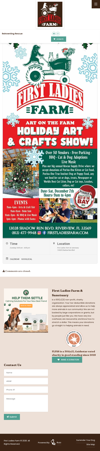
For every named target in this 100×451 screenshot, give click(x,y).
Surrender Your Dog (85, 440)
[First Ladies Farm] (50, 14)
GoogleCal (26, 259)
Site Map (90, 444)
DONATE (59, 39)
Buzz (59, 442)
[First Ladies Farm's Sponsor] (26, 310)
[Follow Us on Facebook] (54, 34)
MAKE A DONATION (70, 359)
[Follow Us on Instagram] (58, 34)
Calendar (14, 259)
